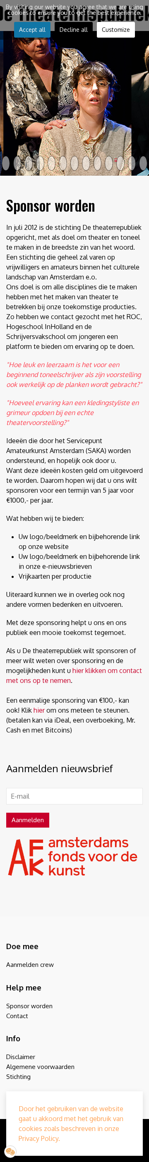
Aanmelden (28, 819)
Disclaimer (20, 1057)
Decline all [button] (74, 29)
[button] (10, 1151)
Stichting (18, 1077)
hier (39, 710)
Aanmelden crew (30, 965)
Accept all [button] (32, 29)
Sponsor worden (29, 1006)
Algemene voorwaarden (40, 1067)
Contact (17, 1016)
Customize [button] (116, 29)
